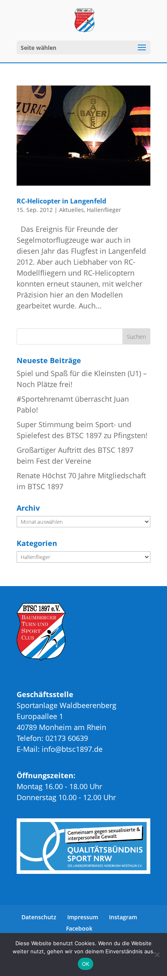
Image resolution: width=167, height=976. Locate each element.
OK (86, 964)
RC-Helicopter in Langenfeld (61, 201)
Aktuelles (71, 210)
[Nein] (157, 954)
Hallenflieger (104, 210)
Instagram (123, 917)
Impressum (82, 917)
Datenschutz (38, 917)
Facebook (79, 928)
